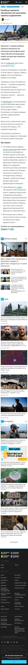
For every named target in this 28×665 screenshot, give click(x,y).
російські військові (10, 149)
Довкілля (4, 585)
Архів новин (18, 616)
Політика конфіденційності (6, 623)
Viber (12, 229)
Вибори (3, 583)
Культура (17, 577)
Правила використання (19, 619)
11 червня (18, 187)
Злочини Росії (5, 602)
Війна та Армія (19, 606)
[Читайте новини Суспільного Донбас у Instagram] (5, 642)
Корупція (17, 575)
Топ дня (17, 609)
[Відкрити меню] (26, 2)
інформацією (7, 102)
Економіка (4, 580)
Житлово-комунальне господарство (5, 589)
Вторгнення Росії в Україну (13, 6)
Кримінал (4, 577)
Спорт (2, 606)
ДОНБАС (3, 6)
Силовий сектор (6, 597)
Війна (22, 6)
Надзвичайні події (20, 583)
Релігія (17, 600)
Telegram (4, 229)
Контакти (4, 616)
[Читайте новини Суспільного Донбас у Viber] (11, 642)
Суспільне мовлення (4, 619)
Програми (4, 627)
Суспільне (7, 19)
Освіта (17, 580)
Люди (16, 565)
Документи (18, 623)
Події (2, 575)
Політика (4, 600)
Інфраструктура (19, 588)
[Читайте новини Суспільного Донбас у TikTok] (17, 642)
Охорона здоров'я (20, 585)
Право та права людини (5, 594)
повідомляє (10, 63)
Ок (14, 661)
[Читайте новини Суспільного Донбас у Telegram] (14, 642)
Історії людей (19, 597)
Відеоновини (5, 609)
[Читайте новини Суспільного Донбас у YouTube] (8, 642)
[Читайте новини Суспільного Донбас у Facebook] (2, 642)
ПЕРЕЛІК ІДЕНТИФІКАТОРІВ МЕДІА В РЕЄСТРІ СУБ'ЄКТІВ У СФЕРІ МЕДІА (20, 629)
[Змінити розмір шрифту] (26, 23)
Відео (2, 567)
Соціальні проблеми (18, 603)
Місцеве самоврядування (20, 594)
